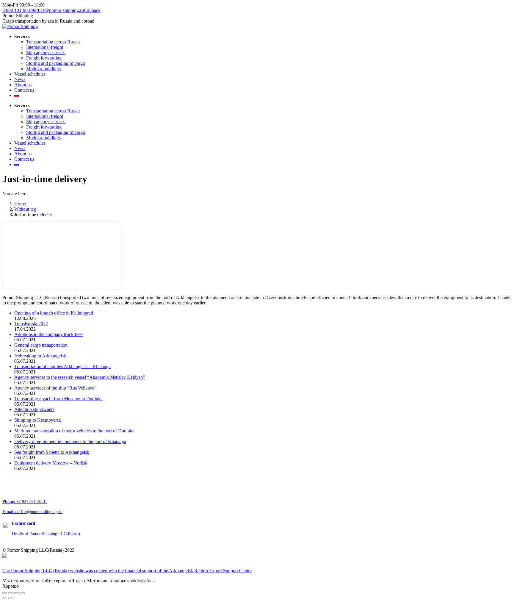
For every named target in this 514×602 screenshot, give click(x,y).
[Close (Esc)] (4, 593)
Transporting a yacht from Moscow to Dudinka (58, 398)
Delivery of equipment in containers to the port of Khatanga (70, 441)
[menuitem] (22, 36)
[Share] (10, 593)
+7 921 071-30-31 (24, 501)
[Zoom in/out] (22, 593)
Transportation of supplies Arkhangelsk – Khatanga (62, 366)
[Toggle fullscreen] (16, 593)
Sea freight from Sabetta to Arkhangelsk (51, 452)
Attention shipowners (34, 409)
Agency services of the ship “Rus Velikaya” (55, 387)
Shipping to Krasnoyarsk (37, 420)
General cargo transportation (41, 345)
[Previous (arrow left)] (4, 598)
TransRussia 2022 (31, 323)
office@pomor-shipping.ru (59, 10)
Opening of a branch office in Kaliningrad (53, 312)
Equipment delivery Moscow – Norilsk (50, 462)
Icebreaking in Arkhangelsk (40, 355)
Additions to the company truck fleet (48, 334)
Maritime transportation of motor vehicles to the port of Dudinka (74, 430)
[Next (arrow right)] (10, 598)
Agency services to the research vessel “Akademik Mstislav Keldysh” (79, 377)
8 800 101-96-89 (18, 10)
